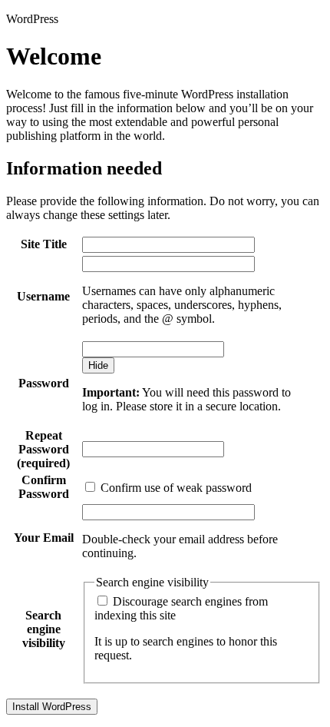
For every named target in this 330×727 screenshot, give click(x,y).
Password (43, 383)
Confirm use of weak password (174, 487)
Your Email (44, 537)
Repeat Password (43, 449)
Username (43, 296)
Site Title (44, 244)
